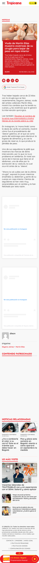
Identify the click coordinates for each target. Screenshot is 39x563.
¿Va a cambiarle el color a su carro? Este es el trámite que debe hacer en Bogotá (10, 444)
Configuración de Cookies (20, 548)
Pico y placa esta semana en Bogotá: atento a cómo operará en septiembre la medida (28, 444)
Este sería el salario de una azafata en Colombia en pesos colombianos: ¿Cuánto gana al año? (24, 510)
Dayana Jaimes (8, 347)
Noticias (6, 20)
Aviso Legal (28, 541)
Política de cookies (20, 546)
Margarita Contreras (9, 434)
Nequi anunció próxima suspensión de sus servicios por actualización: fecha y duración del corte (25, 497)
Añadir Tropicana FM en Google (15, 87)
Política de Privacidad (20, 543)
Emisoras (18, 541)
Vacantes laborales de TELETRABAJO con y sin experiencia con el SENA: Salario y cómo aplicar (19, 487)
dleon (7, 72)
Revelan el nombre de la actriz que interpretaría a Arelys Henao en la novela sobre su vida (18, 118)
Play (34, 559)
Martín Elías (20, 347)
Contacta (10, 541)
